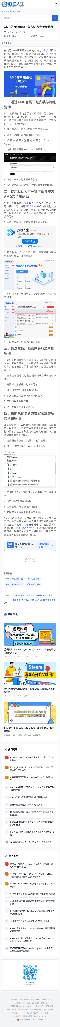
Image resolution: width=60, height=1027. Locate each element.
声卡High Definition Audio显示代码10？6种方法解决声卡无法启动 (31, 769)
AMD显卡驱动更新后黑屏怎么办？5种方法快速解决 (32, 893)
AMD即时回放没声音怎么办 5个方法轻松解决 (30, 921)
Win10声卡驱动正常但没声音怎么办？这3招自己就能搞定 (32, 759)
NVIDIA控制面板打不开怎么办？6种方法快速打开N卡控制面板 (32, 788)
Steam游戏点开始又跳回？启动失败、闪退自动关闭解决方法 (29, 690)
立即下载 (28, 241)
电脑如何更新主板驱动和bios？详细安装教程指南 (33, 600)
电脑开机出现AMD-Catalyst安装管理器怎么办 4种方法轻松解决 (32, 912)
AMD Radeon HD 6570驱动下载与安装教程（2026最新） (32, 885)
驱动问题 (11, 11)
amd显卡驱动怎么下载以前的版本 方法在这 (33, 595)
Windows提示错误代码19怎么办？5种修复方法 (30, 842)
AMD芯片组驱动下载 (14, 578)
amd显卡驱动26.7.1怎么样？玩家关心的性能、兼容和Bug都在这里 (31, 865)
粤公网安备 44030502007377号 (31, 1019)
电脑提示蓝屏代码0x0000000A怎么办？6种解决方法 (32, 779)
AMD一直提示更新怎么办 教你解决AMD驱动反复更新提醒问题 (32, 930)
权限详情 (49, 1006)
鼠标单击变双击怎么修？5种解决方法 (26, 804)
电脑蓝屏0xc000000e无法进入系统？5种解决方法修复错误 (31, 813)
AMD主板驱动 (33, 578)
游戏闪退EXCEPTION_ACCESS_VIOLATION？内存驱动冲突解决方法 (30, 651)
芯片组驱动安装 (33, 584)
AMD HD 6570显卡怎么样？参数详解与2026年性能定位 (32, 902)
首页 (3, 11)
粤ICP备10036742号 (40, 1013)
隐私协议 (39, 1006)
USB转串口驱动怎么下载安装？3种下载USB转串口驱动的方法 (32, 823)
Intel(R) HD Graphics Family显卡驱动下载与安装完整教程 (29, 729)
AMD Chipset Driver (14, 584)
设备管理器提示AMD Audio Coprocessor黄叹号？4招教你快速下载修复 (32, 949)
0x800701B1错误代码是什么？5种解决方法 (29, 797)
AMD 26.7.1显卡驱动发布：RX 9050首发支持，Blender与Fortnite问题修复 (32, 940)
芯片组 (47, 50)
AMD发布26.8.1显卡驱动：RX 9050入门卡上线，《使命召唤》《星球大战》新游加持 (31, 875)
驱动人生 (31, 206)
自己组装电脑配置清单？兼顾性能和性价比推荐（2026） (32, 833)
